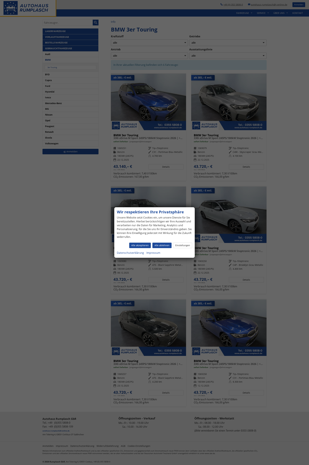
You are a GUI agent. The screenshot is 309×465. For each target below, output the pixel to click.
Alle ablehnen (161, 245)
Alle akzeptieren (140, 245)
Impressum (153, 253)
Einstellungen (182, 245)
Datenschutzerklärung (130, 253)
